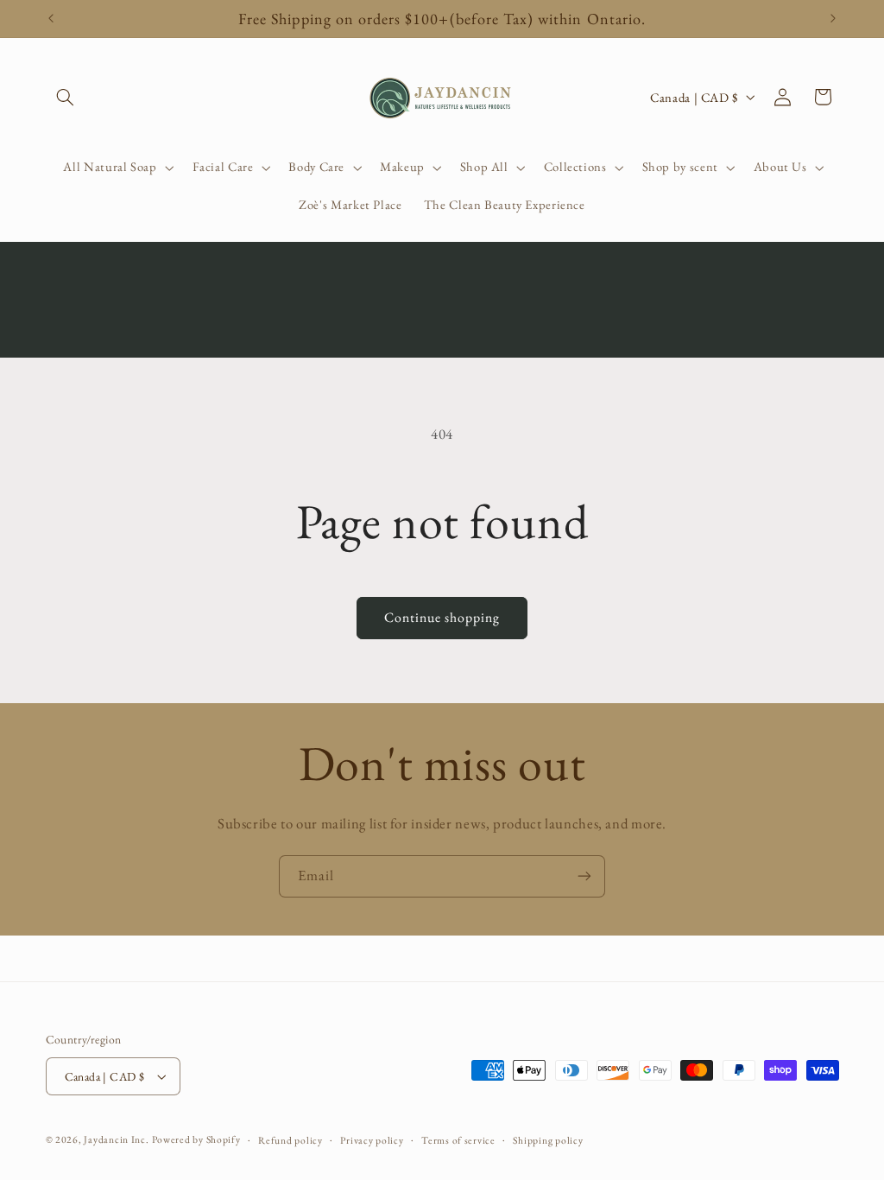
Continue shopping (442, 617)
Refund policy (290, 1139)
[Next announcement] (833, 19)
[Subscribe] (584, 876)
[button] (65, 97)
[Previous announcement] (51, 19)
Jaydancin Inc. (116, 1138)
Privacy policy (371, 1139)
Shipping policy (548, 1139)
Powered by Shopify (196, 1138)
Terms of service (458, 1139)
